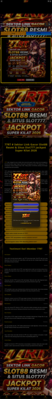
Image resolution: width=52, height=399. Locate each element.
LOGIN (26, 204)
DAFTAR (26, 209)
